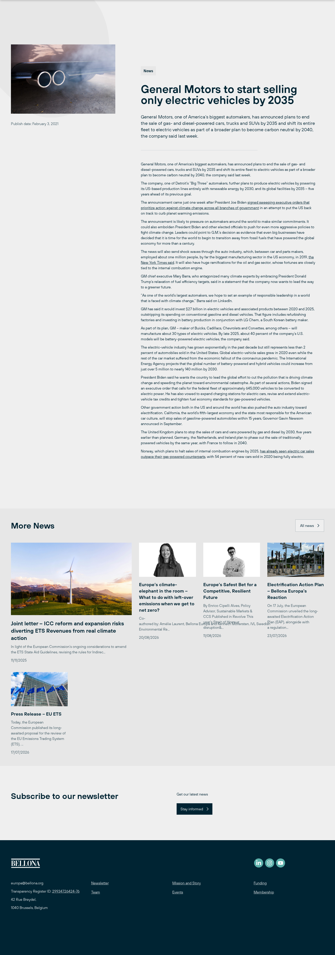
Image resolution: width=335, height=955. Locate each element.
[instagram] (269, 863)
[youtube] (280, 863)
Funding (260, 883)
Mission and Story (186, 883)
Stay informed (191, 809)
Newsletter (100, 883)
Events (177, 892)
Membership (264, 892)
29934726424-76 (66, 891)
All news (307, 526)
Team (95, 892)
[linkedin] (258, 863)
